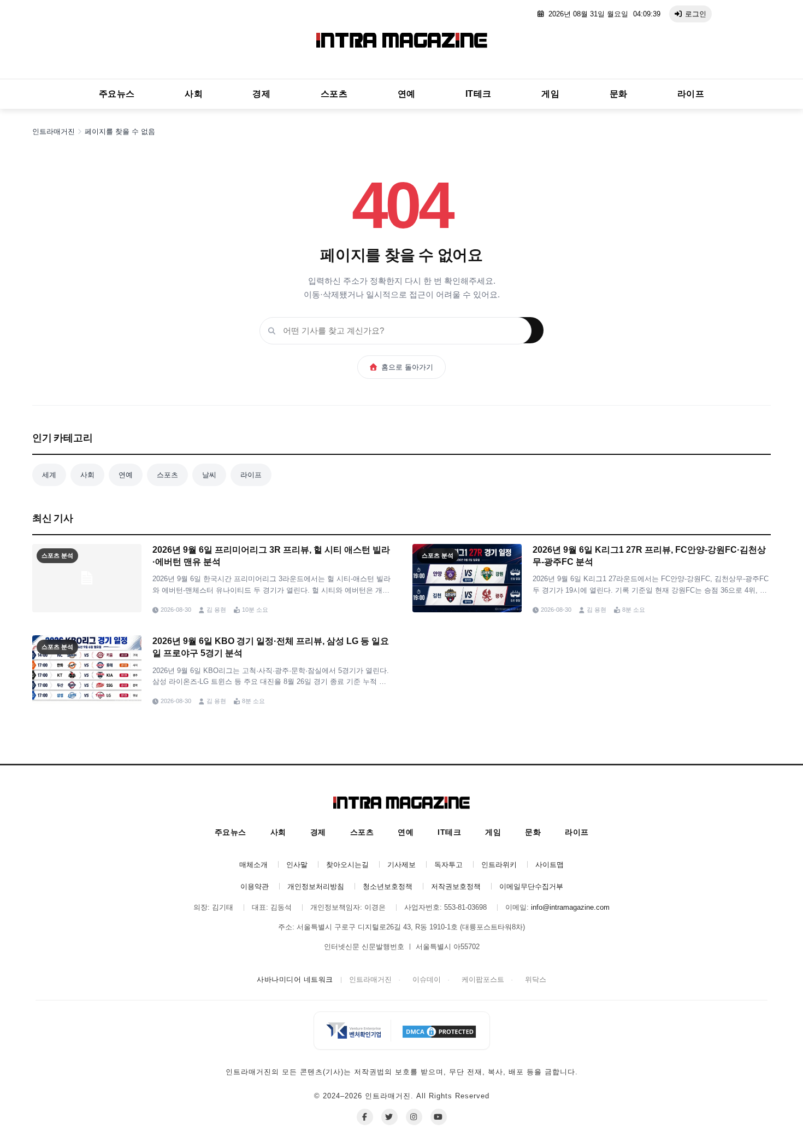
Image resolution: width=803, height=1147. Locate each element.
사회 (194, 93)
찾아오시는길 (347, 865)
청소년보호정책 (387, 886)
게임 (550, 93)
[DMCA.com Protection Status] (439, 1030)
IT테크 (478, 93)
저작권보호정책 (456, 886)
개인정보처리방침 (315, 886)
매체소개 (253, 865)
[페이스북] (365, 1117)
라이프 (691, 93)
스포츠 (334, 93)
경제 (261, 93)
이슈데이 (426, 979)
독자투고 (448, 865)
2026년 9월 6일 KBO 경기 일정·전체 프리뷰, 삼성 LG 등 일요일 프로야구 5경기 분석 (270, 647)
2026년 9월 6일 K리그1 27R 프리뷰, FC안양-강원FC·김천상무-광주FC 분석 (649, 555)
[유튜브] (438, 1117)
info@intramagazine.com (570, 907)
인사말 (297, 865)
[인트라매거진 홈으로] (401, 42)
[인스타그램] (414, 1117)
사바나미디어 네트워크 (295, 979)
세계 (49, 475)
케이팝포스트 (483, 979)
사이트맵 (549, 865)
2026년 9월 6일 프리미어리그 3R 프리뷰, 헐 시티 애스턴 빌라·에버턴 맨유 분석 (271, 555)
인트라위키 (499, 865)
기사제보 (401, 865)
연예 (407, 93)
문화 (619, 93)
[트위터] (389, 1117)
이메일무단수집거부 (531, 886)
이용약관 (254, 886)
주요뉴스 (117, 93)
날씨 (209, 475)
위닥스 (535, 979)
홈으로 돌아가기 (407, 367)
